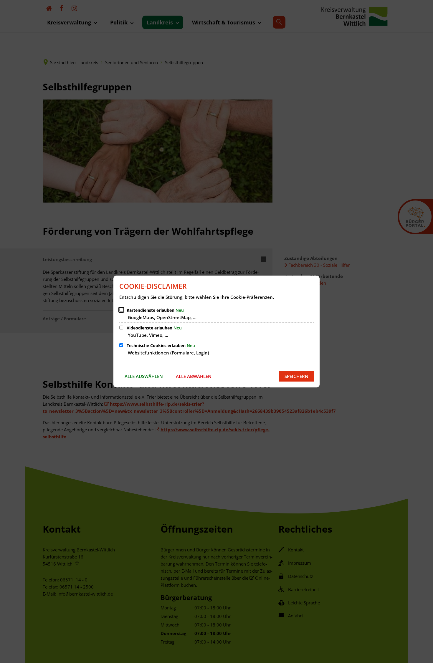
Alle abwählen (193, 376)
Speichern (296, 376)
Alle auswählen (144, 376)
